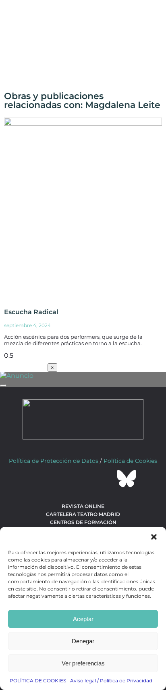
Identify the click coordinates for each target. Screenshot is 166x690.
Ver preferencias (83, 663)
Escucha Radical (31, 312)
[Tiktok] (105, 478)
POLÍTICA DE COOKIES (38, 681)
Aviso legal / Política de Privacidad (111, 681)
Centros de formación (83, 522)
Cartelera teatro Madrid (83, 514)
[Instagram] (83, 478)
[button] (154, 537)
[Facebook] (39, 478)
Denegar (83, 641)
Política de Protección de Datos (53, 460)
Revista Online (83, 506)
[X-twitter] (61, 478)
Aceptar (83, 618)
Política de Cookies (130, 460)
